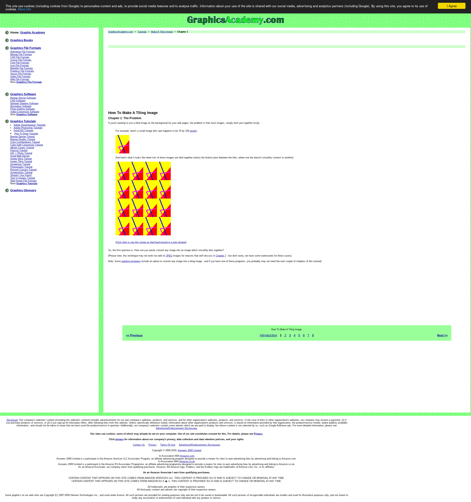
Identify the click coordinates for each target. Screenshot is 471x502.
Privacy (258, 433)
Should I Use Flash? (21, 175)
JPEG (169, 255)
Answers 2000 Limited (189, 450)
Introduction (268, 335)
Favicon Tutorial (18, 150)
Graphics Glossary (23, 190)
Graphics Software (23, 94)
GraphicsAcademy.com (120, 31)
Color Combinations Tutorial (25, 142)
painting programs (131, 261)
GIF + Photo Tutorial (21, 153)
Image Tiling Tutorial (21, 161)
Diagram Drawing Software (24, 103)
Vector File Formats (20, 73)
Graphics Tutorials (23, 121)
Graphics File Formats (25, 48)
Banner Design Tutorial (22, 136)
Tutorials (142, 31)
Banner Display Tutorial (22, 139)
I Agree (452, 5)
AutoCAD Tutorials (23, 130)
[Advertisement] (218, 79)
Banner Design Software (23, 97)
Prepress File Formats (22, 71)
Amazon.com (187, 455)
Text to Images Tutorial (22, 178)
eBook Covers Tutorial (22, 147)
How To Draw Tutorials (26, 133)
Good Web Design (20, 156)
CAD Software (17, 100)
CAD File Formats (19, 57)
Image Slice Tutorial (21, 158)
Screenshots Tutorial (21, 172)
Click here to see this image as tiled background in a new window (151, 242)
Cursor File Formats (20, 60)
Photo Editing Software (22, 109)
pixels (193, 130)
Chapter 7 (221, 255)
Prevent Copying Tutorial (23, 169)
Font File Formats (19, 62)
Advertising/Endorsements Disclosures (176, 428)
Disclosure (12, 420)
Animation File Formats (22, 51)
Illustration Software (20, 106)
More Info (24, 9)
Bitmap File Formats (21, 54)
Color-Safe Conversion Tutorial (26, 144)
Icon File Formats (19, 65)
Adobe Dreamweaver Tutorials (30, 125)
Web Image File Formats (23, 180)
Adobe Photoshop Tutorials (28, 127)
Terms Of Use (167, 444)
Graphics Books (21, 40)
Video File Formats (20, 76)
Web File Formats (19, 79)
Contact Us (139, 444)
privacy (119, 439)
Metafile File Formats (21, 68)
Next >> (442, 335)
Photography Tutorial (21, 167)
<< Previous (134, 335)
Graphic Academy (32, 32)
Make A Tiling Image (162, 31)
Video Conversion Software (24, 111)
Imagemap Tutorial (20, 164)
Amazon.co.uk (187, 461)
